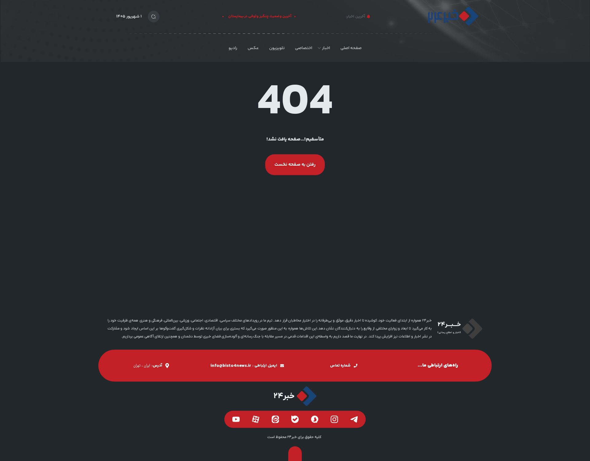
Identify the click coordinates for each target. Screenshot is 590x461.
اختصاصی (303, 48)
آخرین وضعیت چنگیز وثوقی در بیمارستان (263, 16)
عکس (253, 48)
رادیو (233, 48)
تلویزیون (277, 48)
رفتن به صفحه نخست (295, 164)
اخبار (326, 48)
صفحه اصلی (351, 48)
